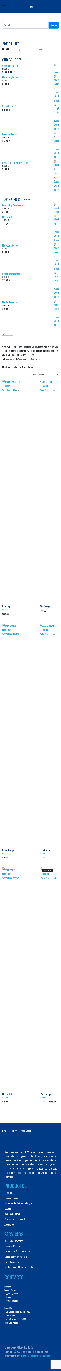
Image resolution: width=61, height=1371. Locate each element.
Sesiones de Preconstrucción (17, 1251)
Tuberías (8, 1192)
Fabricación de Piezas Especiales (19, 1267)
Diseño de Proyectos (13, 1241)
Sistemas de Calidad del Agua (18, 1203)
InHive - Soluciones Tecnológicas (35, 1356)
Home (4, 1130)
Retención (8, 1208)
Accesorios (9, 1224)
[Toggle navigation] (4, 7)
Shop (14, 1130)
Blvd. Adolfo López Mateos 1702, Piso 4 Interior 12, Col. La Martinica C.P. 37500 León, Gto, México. (17, 1315)
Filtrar (5, 49)
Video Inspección (12, 1262)
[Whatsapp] (48, 1361)
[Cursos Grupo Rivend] (32, 6)
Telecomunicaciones (13, 1198)
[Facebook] (42, 1361)
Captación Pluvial (12, 1214)
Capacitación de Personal (15, 1257)
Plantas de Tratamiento (15, 1219)
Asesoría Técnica (12, 1246)
